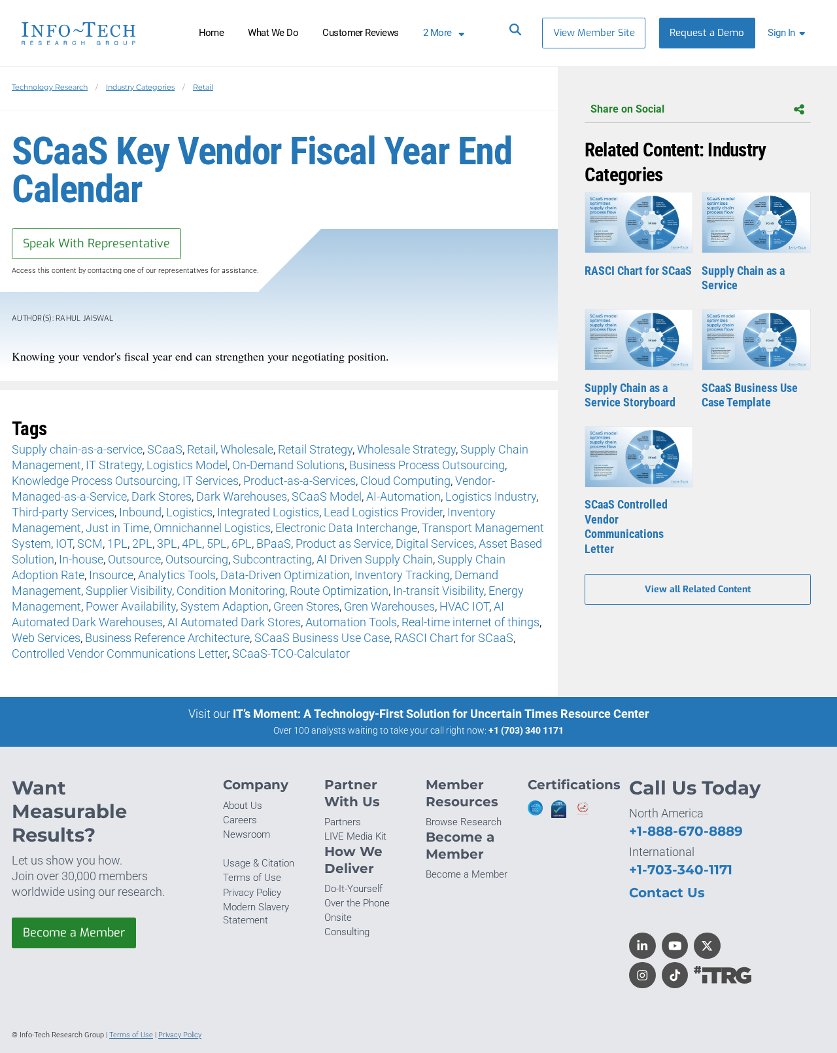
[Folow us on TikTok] (675, 975)
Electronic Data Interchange (346, 528)
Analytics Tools (177, 575)
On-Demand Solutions (288, 465)
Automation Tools (351, 622)
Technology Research (50, 87)
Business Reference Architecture (167, 638)
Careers (240, 820)
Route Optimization (339, 591)
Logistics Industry (490, 496)
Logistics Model (187, 465)
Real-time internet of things (470, 622)
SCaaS (164, 449)
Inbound (140, 512)
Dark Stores (161, 496)
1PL (117, 543)
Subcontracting (272, 559)
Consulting (346, 932)
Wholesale (246, 449)
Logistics (189, 512)
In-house (81, 559)
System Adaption (224, 606)
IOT (64, 543)
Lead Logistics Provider (383, 512)
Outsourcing (196, 559)
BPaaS (273, 543)
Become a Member (74, 932)
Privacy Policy (252, 893)
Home (211, 33)
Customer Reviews (360, 33)
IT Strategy (114, 465)
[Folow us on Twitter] (707, 946)
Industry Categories (140, 87)
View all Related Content (698, 589)
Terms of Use (252, 877)
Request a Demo (707, 32)
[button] (789, 33)
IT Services (210, 481)
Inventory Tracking (402, 575)
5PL (217, 543)
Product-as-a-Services (299, 481)
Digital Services (435, 543)
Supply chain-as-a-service (77, 449)
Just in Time (117, 528)
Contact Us (667, 892)
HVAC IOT (464, 606)
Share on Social (627, 109)
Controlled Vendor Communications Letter (120, 653)
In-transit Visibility (438, 591)
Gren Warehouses (389, 606)
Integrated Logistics (268, 512)
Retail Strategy (315, 449)
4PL (192, 543)
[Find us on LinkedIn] (642, 946)
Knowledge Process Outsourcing (95, 481)
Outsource (134, 559)
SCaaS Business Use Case (322, 638)
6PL (241, 543)
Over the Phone (357, 903)
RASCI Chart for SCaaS (453, 638)
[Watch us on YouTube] (675, 946)
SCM (90, 543)
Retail (203, 87)
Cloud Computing (405, 481)
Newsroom (246, 834)
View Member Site (594, 32)
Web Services (46, 638)
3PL (167, 543)
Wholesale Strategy (406, 449)
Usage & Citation (258, 863)
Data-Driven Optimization (285, 575)
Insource (111, 575)
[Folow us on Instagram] (642, 975)
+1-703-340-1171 (680, 869)
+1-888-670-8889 (686, 831)
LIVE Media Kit (355, 836)
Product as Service (343, 543)
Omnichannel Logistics (212, 528)
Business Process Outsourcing (427, 465)
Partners (342, 822)
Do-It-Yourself (353, 889)
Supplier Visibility (129, 591)
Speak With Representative (96, 243)
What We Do (273, 33)
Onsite (338, 917)
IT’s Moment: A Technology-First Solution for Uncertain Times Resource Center (441, 714)
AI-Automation (403, 496)
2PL (142, 543)
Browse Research (464, 822)
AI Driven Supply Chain (374, 559)
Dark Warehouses (241, 496)
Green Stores (306, 606)
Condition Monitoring (231, 591)
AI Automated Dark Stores (234, 622)
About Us (242, 806)
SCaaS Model (327, 496)
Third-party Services (63, 512)
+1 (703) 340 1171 (526, 730)
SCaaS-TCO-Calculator (291, 653)
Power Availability (131, 606)
